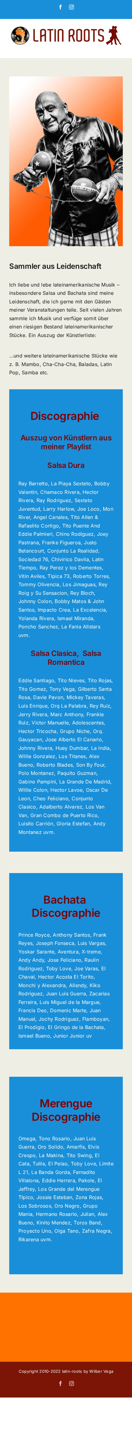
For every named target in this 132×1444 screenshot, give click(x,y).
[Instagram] (71, 7)
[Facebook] (60, 7)
